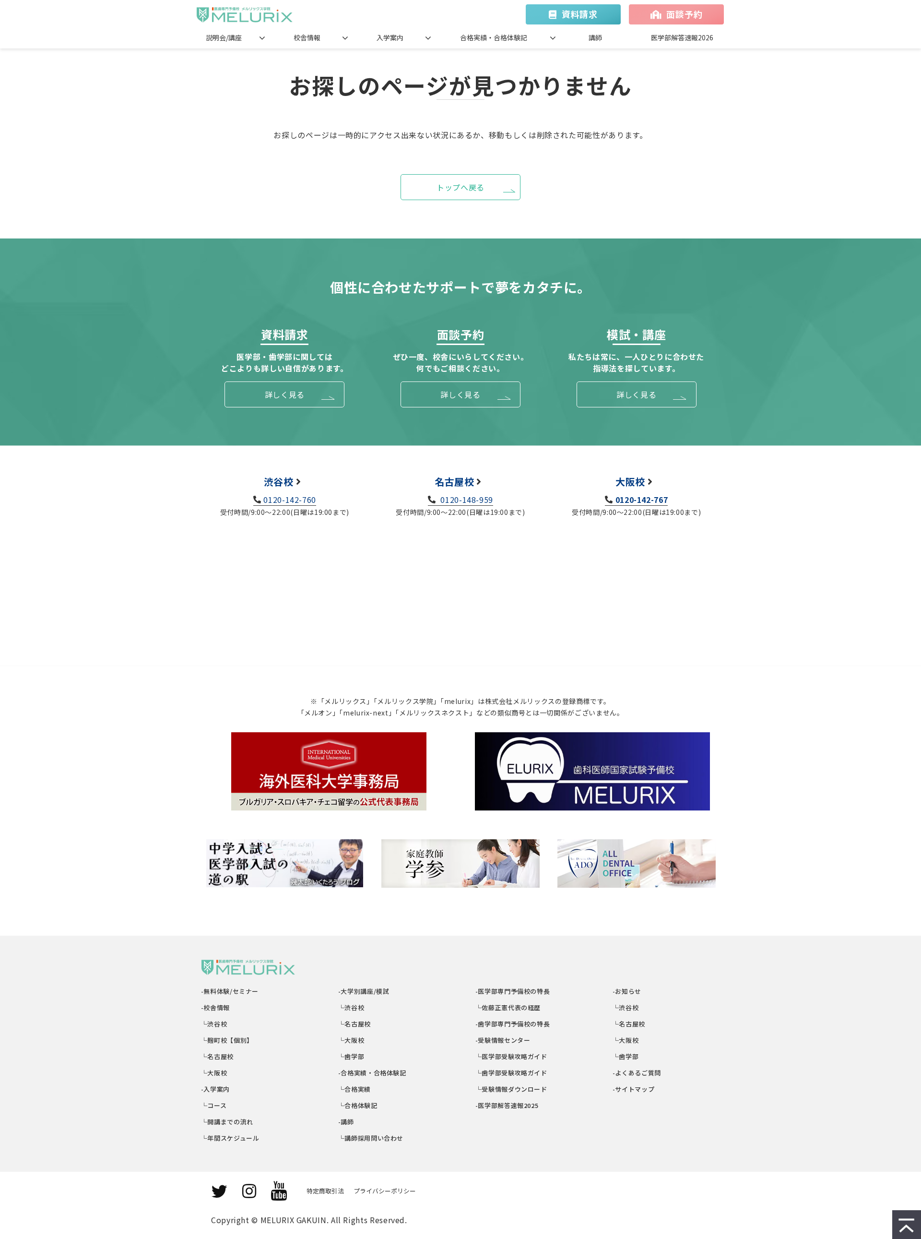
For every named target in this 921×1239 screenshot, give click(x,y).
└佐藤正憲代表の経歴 (508, 1007)
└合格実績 (355, 1089)
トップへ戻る (460, 187)
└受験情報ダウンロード (511, 1089)
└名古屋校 (217, 1056)
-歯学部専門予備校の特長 (513, 1023)
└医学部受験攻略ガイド (511, 1056)
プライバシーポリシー (385, 1190)
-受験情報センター (503, 1040)
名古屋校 (454, 481)
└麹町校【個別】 (227, 1040)
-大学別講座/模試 (364, 991)
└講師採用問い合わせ (371, 1138)
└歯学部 (351, 1056)
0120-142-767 (641, 499)
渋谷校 (279, 481)
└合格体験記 (358, 1105)
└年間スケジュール (230, 1138)
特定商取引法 (325, 1190)
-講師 (346, 1121)
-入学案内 (215, 1089)
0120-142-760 (289, 499)
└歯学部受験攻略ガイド (511, 1072)
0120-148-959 (465, 499)
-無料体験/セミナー (230, 991)
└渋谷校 (214, 1023)
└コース (213, 1105)
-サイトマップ (633, 1089)
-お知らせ (627, 991)
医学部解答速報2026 (682, 37)
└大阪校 (214, 1072)
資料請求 (580, 14)
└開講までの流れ (227, 1121)
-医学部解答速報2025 (507, 1105)
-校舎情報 (215, 1007)
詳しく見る (285, 394)
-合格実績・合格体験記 (372, 1072)
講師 (595, 37)
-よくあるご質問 (637, 1072)
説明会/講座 (224, 37)
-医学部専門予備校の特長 (513, 991)
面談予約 (684, 14)
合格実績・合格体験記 (493, 37)
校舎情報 (307, 37)
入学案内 (390, 37)
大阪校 (630, 481)
